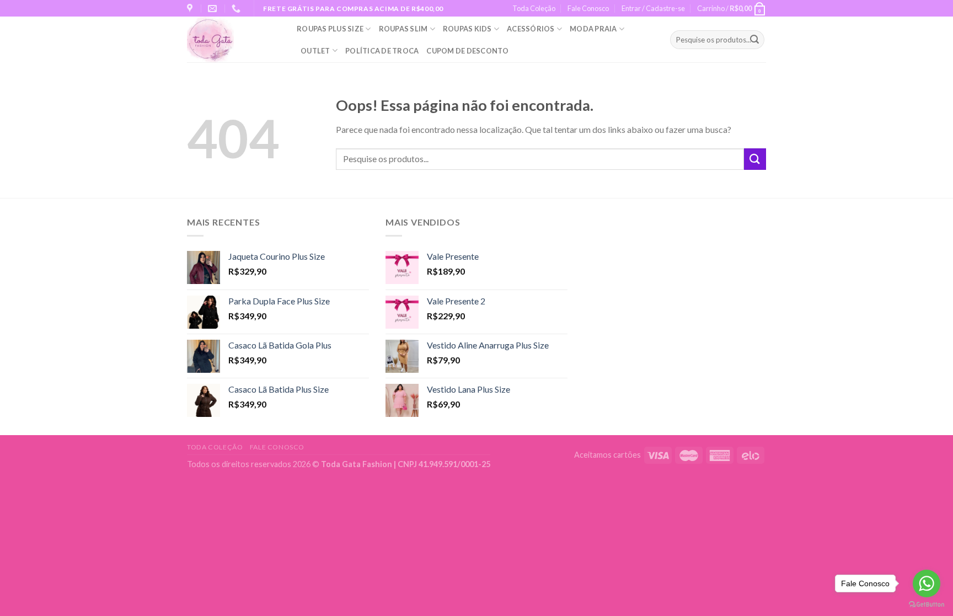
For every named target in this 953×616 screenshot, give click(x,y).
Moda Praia (593, 28)
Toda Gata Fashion (357, 464)
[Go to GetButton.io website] (926, 604)
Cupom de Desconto (467, 50)
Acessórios (531, 28)
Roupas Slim (403, 28)
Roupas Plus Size (330, 28)
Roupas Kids (467, 28)
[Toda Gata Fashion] (233, 39)
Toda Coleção (533, 8)
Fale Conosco (588, 8)
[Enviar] (754, 39)
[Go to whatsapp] (926, 583)
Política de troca (382, 50)
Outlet (315, 50)
